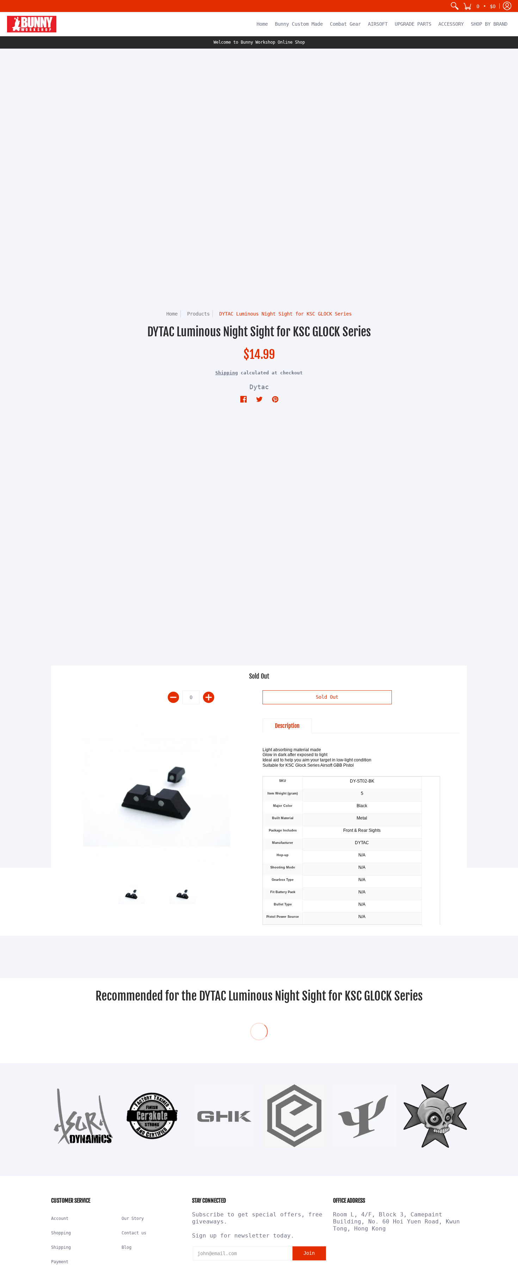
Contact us (134, 1232)
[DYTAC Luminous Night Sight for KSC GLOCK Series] (156, 791)
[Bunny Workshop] (31, 24)
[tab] (287, 725)
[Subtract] (173, 697)
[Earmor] (294, 1116)
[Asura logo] (83, 1116)
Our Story (133, 1218)
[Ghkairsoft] (223, 1116)
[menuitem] (454, 6)
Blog (126, 1247)
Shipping (226, 372)
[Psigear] (364, 1116)
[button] (479, 6)
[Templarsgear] (435, 1116)
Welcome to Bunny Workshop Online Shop (259, 42)
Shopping (61, 1232)
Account (59, 1218)
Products (198, 314)
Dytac (259, 387)
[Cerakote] (153, 1116)
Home (172, 314)
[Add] (208, 697)
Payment (59, 1261)
